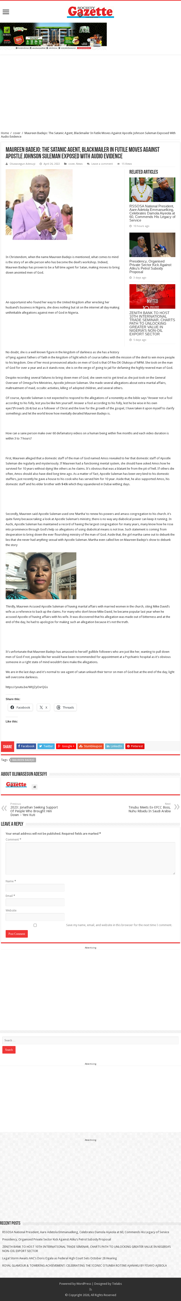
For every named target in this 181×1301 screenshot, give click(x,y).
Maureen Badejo (23, 760)
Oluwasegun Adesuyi (22, 163)
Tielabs (117, 1283)
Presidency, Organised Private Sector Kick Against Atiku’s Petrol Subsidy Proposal (150, 266)
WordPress (83, 1283)
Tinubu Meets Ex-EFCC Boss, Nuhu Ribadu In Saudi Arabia (149, 807)
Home (5, 133)
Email (10, 896)
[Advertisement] (90, 94)
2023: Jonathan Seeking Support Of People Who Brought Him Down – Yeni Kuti (34, 809)
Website (11, 910)
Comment (13, 839)
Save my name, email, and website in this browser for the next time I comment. (119, 925)
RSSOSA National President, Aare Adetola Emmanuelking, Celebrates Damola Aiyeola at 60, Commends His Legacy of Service (152, 213)
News (79, 163)
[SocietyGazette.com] (90, 11)
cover (17, 133)
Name (11, 881)
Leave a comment (102, 163)
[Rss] (90, 1289)
